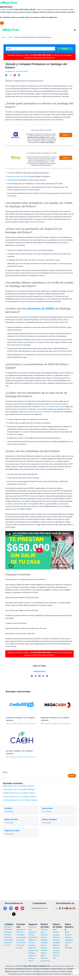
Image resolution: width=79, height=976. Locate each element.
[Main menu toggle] (74, 30)
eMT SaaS (68, 948)
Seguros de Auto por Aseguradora (33, 934)
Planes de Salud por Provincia (56, 947)
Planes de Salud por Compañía (56, 940)
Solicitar (65, 135)
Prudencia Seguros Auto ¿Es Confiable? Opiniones (20, 796)
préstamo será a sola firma (18, 176)
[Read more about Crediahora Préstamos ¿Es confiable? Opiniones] (22, 705)
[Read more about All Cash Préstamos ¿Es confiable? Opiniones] (22, 738)
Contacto (68, 943)
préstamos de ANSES (41, 308)
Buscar (5, 772)
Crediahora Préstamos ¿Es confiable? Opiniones (19, 793)
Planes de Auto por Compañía (44, 937)
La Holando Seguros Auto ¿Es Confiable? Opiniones (20, 800)
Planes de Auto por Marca (44, 952)
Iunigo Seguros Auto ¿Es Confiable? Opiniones (18, 786)
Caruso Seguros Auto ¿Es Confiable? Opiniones (19, 789)
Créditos (25, 71)
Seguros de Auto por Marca (32, 958)
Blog (66, 945)
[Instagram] (47, 676)
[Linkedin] (19, 75)
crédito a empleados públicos (51, 406)
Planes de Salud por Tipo (56, 955)
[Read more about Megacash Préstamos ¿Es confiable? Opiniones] (57, 705)
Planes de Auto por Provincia (44, 945)
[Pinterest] (15, 75)
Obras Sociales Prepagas (56, 932)
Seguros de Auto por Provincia (32, 942)
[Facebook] (6, 75)
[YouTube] (43, 676)
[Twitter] (10, 75)
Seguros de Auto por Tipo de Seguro (33, 950)
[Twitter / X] (36, 676)
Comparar (64, 48)
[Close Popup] (2, 23)
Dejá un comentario (11, 723)
